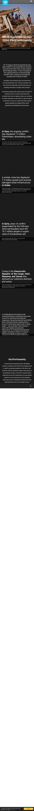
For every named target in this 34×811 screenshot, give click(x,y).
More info (13, 809)
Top (30, 386)
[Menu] (31, 1)
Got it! (28, 808)
